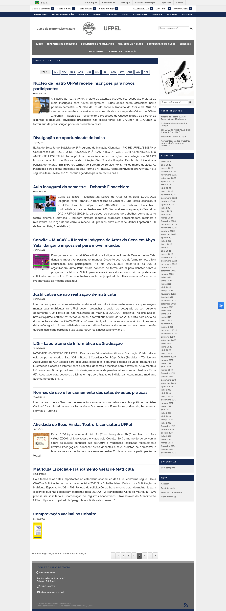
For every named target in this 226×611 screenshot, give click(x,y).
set (121, 72)
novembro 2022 (169, 264)
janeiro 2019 (167, 376)
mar (72, 72)
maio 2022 (166, 284)
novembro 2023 (169, 227)
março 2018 (167, 396)
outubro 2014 (167, 429)
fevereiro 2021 (168, 323)
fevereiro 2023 (168, 257)
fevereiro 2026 (168, 171)
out (129, 72)
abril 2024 (166, 214)
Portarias (172, 14)
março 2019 (167, 370)
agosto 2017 (167, 403)
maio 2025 (166, 184)
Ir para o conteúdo (42, 8)
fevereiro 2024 (168, 221)
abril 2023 (166, 251)
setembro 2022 (168, 270)
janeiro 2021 (167, 327)
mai (89, 72)
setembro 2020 (168, 340)
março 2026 (167, 168)
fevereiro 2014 (168, 446)
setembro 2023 (168, 234)
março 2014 (167, 442)
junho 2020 (166, 347)
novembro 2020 (169, 333)
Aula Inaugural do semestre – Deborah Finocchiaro (81, 186)
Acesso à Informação (63, 14)
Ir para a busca (86, 8)
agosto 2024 (167, 204)
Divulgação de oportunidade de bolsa (69, 137)
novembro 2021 (168, 300)
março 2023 (167, 254)
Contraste (163, 8)
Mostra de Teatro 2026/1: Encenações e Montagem (173, 117)
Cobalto (97, 14)
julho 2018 (166, 390)
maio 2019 (166, 363)
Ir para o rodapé (108, 8)
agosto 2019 (167, 360)
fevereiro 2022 (168, 294)
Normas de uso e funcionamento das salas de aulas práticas (90, 392)
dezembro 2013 (168, 452)
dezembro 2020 (169, 330)
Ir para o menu (65, 8)
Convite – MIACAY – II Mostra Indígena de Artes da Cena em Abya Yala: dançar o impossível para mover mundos (94, 242)
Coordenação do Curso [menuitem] (161, 44)
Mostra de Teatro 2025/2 (173, 136)
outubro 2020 (168, 337)
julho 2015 (166, 423)
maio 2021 (166, 317)
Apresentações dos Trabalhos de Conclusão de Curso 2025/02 (175, 143)
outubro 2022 (168, 267)
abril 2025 (166, 188)
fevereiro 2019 (168, 373)
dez (146, 72)
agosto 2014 (167, 433)
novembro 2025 (169, 175)
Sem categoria (168, 467)
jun (97, 72)
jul (105, 72)
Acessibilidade (142, 8)
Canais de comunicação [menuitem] (123, 51)
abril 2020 (166, 350)
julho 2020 (166, 343)
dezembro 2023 (169, 224)
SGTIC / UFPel (86, 606)
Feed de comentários (171, 492)
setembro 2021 (168, 304)
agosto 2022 (167, 274)
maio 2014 (166, 439)
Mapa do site (182, 8)
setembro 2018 (168, 383)
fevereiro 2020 (168, 356)
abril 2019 (166, 366)
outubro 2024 (168, 201)
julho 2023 (166, 241)
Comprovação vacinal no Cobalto (64, 513)
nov (138, 72)
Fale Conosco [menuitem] (97, 51)
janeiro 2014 (167, 449)
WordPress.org (168, 496)
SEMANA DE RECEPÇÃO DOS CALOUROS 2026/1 (176, 131)
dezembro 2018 (169, 380)
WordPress (52, 606)
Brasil (44, 2)
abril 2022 (166, 287)
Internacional (140, 14)
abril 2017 (166, 409)
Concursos (111, 14)
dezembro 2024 (169, 198)
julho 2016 (166, 413)
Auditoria (83, 14)
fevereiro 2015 (168, 426)
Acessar (165, 483)
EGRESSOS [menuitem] (185, 44)
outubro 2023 (168, 231)
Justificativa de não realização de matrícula (74, 294)
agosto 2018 (167, 386)
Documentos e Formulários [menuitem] (97, 44)
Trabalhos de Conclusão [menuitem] (62, 44)
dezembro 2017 (168, 399)
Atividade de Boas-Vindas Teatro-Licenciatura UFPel (82, 424)
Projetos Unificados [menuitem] (130, 44)
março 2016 (167, 419)
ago (113, 72)
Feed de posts (168, 488)
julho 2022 (166, 277)
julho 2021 (166, 310)
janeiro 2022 (167, 297)
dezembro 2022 (169, 261)
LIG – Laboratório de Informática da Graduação (78, 343)
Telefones (186, 14)
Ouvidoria (157, 14)
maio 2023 (166, 247)
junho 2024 (166, 211)
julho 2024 (166, 208)
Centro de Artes (47, 572)
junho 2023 (166, 244)
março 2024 (167, 218)
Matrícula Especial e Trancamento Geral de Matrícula (83, 469)
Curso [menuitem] (39, 44)
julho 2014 (166, 436)
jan (56, 72)
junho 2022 (166, 280)
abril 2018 (166, 393)
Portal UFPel (40, 14)
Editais (125, 14)
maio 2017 (166, 406)
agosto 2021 (167, 307)
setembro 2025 (168, 178)
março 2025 (167, 191)
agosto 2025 (167, 181)
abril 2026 (166, 165)
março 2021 (167, 320)
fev (64, 72)
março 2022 (167, 290)
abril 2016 (166, 416)
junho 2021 (166, 313)
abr (80, 72)
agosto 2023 (167, 237)
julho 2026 (166, 161)
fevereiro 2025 (168, 194)
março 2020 (167, 353)
